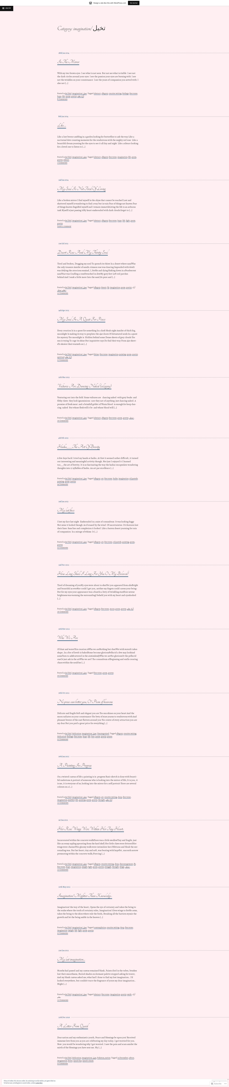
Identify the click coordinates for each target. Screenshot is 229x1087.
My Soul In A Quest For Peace (81, 319)
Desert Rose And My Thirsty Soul (82, 252)
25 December (122, 1057)
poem (68, 96)
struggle (108, 866)
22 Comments (62, 802)
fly (108, 287)
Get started (134, 3)
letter (70, 1060)
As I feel (68, 93)
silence (66, 160)
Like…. (61, 125)
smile (129, 994)
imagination (122, 157)
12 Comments (62, 293)
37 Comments (62, 933)
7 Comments (62, 162)
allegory (104, 93)
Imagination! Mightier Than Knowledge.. (84, 895)
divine (96, 354)
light (128, 220)
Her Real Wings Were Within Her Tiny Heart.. (90, 828)
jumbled (71, 800)
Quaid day (77, 1060)
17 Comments (62, 360)
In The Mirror (68, 61)
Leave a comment (64, 226)
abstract (97, 93)
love (93, 736)
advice (131, 1057)
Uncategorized (103, 733)
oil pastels (133, 478)
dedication (76, 733)
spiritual (60, 357)
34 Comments (62, 484)
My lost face (65, 510)
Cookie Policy (39, 1083)
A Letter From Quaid (72, 1026)
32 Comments (62, 739)
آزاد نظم (80, 96)
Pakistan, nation (103, 1057)
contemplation (100, 927)
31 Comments (62, 1063)
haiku (115, 478)
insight (84, 866)
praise (109, 736)
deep (120, 797)
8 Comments (62, 99)
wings (122, 866)
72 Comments (62, 1000)
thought (101, 800)
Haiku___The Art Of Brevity (78, 446)
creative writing (115, 93)
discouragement (126, 864)
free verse (133, 93)
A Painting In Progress (74, 765)
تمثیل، (131, 418)
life (63, 96)
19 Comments (62, 675)
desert (103, 287)
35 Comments (62, 547)
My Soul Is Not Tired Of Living (81, 188)
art (102, 478)
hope (59, 96)
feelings (125, 93)
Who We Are (67, 637)
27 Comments (62, 869)
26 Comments (62, 420)
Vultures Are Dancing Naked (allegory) (84, 386)
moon (112, 609)
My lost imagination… (71, 959)
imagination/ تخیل (79, 93)
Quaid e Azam (88, 1060)
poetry (74, 96)
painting (122, 354)
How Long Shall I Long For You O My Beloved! (92, 573)
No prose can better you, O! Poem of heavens (85, 701)
